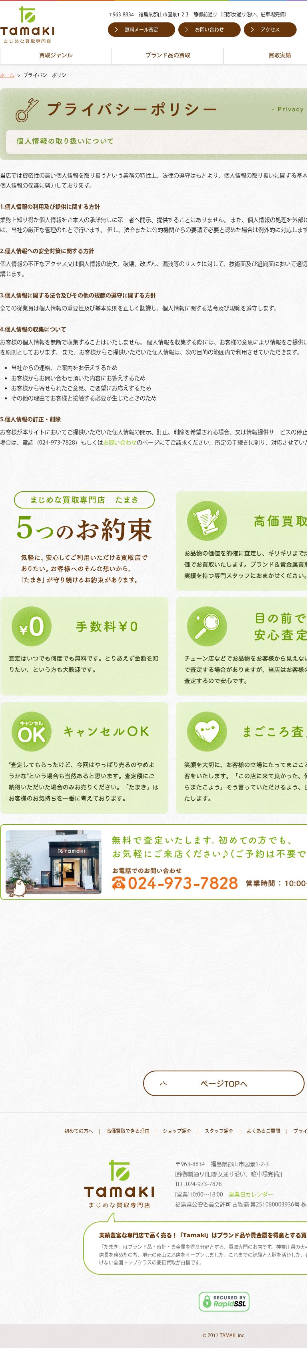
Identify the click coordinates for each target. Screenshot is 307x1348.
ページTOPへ (224, 1085)
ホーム (7, 75)
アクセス (270, 30)
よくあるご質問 (263, 1131)
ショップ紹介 (177, 1131)
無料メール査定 (141, 30)
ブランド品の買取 (168, 56)
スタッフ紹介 (219, 1131)
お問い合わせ (209, 30)
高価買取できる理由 (128, 1131)
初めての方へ (78, 1131)
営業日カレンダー (251, 1195)
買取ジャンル (56, 56)
